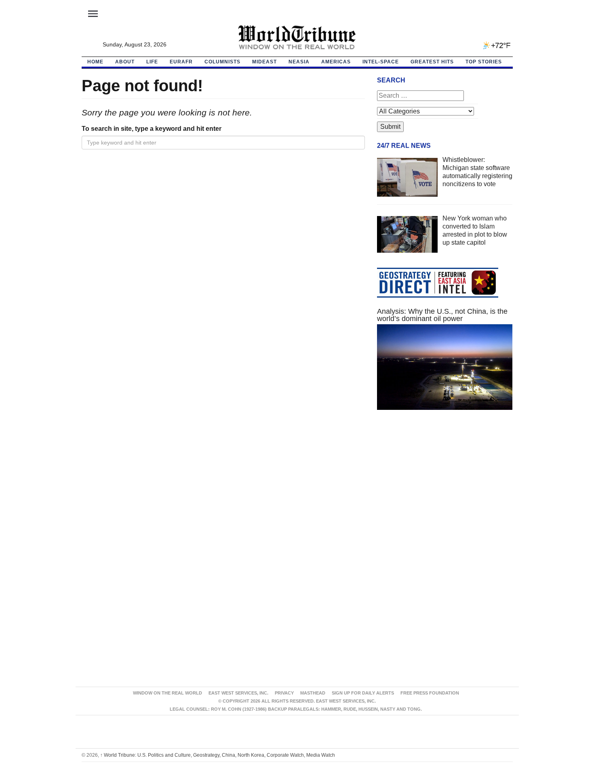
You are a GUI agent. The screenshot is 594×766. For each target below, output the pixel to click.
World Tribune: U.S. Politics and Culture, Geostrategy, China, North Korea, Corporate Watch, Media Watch (217, 755)
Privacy (284, 692)
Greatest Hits (432, 62)
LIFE (152, 62)
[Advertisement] (445, 492)
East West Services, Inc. (238, 692)
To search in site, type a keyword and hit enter (151, 128)
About (125, 62)
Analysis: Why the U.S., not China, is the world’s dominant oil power (442, 315)
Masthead (312, 692)
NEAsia (299, 62)
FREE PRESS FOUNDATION (429, 692)
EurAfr (181, 62)
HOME (95, 62)
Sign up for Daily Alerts (363, 692)
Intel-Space (380, 62)
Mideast (264, 62)
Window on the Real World (167, 692)
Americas (336, 62)
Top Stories (484, 62)
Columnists (222, 62)
